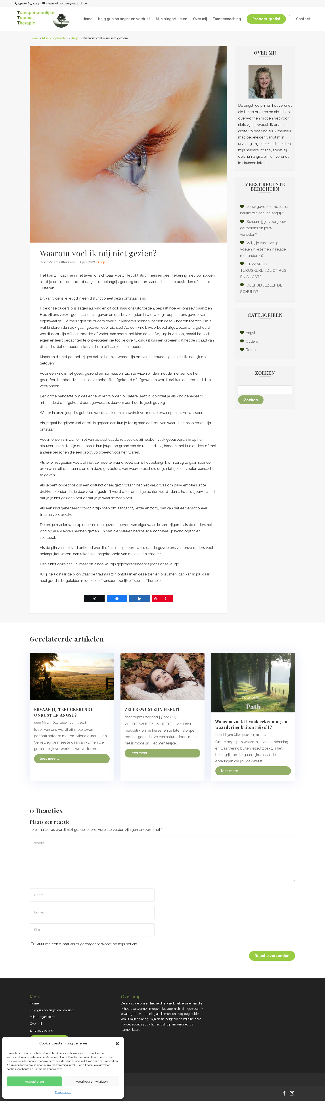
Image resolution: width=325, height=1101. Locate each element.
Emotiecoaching (227, 19)
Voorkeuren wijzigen (92, 1082)
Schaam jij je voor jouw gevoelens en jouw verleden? (263, 228)
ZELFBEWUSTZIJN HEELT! (152, 709)
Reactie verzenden (272, 956)
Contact (303, 19)
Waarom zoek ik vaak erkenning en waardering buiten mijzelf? (251, 724)
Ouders (252, 341)
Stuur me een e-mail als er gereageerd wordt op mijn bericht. (86, 944)
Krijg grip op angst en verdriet (124, 19)
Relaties (252, 349)
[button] (117, 1043)
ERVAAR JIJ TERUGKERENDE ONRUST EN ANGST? (264, 270)
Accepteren (34, 1082)
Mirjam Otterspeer (62, 262)
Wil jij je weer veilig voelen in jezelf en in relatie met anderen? (263, 249)
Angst (75, 38)
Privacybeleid (63, 1092)
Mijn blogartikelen (171, 19)
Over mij (200, 19)
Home (87, 19)
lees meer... (49, 758)
